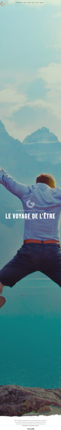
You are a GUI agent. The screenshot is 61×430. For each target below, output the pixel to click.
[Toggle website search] (16, 5)
